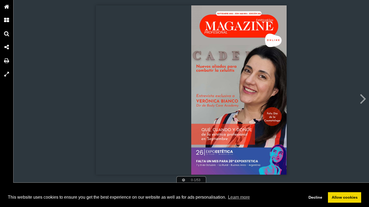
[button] (7, 6)
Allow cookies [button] (345, 197)
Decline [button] (315, 197)
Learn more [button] (239, 197)
